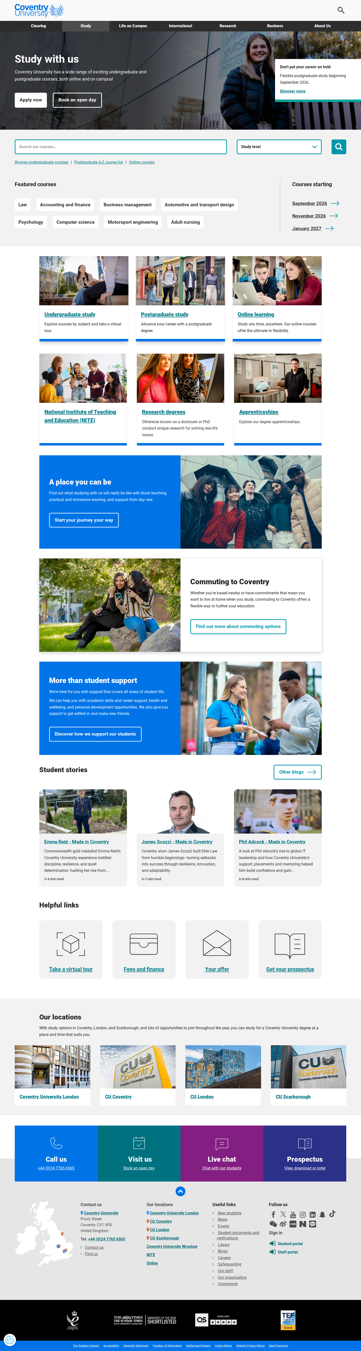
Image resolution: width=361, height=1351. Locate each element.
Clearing (38, 26)
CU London (159, 1229)
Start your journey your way (84, 520)
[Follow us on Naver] (302, 1224)
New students (229, 1213)
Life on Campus (133, 26)
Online (152, 1263)
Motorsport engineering (133, 222)
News (222, 1219)
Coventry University (101, 1213)
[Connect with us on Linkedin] (312, 1216)
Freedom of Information (167, 1345)
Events (223, 1226)
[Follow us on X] (283, 1214)
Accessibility (111, 1345)
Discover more (292, 91)
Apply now (31, 100)
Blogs (223, 1251)
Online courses (141, 162)
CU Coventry (161, 1221)
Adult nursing (185, 222)
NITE (151, 1255)
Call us (56, 1162)
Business (275, 26)
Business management (128, 205)
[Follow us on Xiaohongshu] (293, 1224)
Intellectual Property (198, 1345)
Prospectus (304, 1162)
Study (86, 26)
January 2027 (306, 228)
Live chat (221, 1162)
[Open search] (341, 10)
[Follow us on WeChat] (273, 1224)
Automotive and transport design (199, 205)
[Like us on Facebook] (273, 1216)
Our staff (225, 1270)
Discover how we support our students (95, 734)
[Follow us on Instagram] (302, 1216)
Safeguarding (229, 1264)
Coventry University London (174, 1213)
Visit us (139, 1162)
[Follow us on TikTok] (332, 1213)
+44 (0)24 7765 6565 (106, 1239)
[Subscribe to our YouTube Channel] (293, 1216)
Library (224, 1244)
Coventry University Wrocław (172, 1246)
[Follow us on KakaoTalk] (312, 1224)
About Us (322, 26)
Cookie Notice (223, 1345)
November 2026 (309, 216)
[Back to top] (180, 1191)
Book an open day (77, 100)
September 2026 (309, 203)
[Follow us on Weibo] (283, 1224)
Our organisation (232, 1277)
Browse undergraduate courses (41, 162)
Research (228, 26)
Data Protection (278, 1345)
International (180, 26)
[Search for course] (339, 146)
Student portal (290, 1243)
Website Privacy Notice (250, 1345)
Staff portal (288, 1252)
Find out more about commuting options (238, 626)
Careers (224, 1257)
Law (22, 205)
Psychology (30, 222)
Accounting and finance (65, 205)
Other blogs (291, 772)
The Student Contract (86, 1345)
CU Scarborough (164, 1238)
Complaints (228, 1283)
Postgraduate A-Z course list (98, 162)
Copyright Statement (136, 1345)
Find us (91, 1254)
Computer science (75, 222)
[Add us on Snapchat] (322, 1216)
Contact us (94, 1247)
